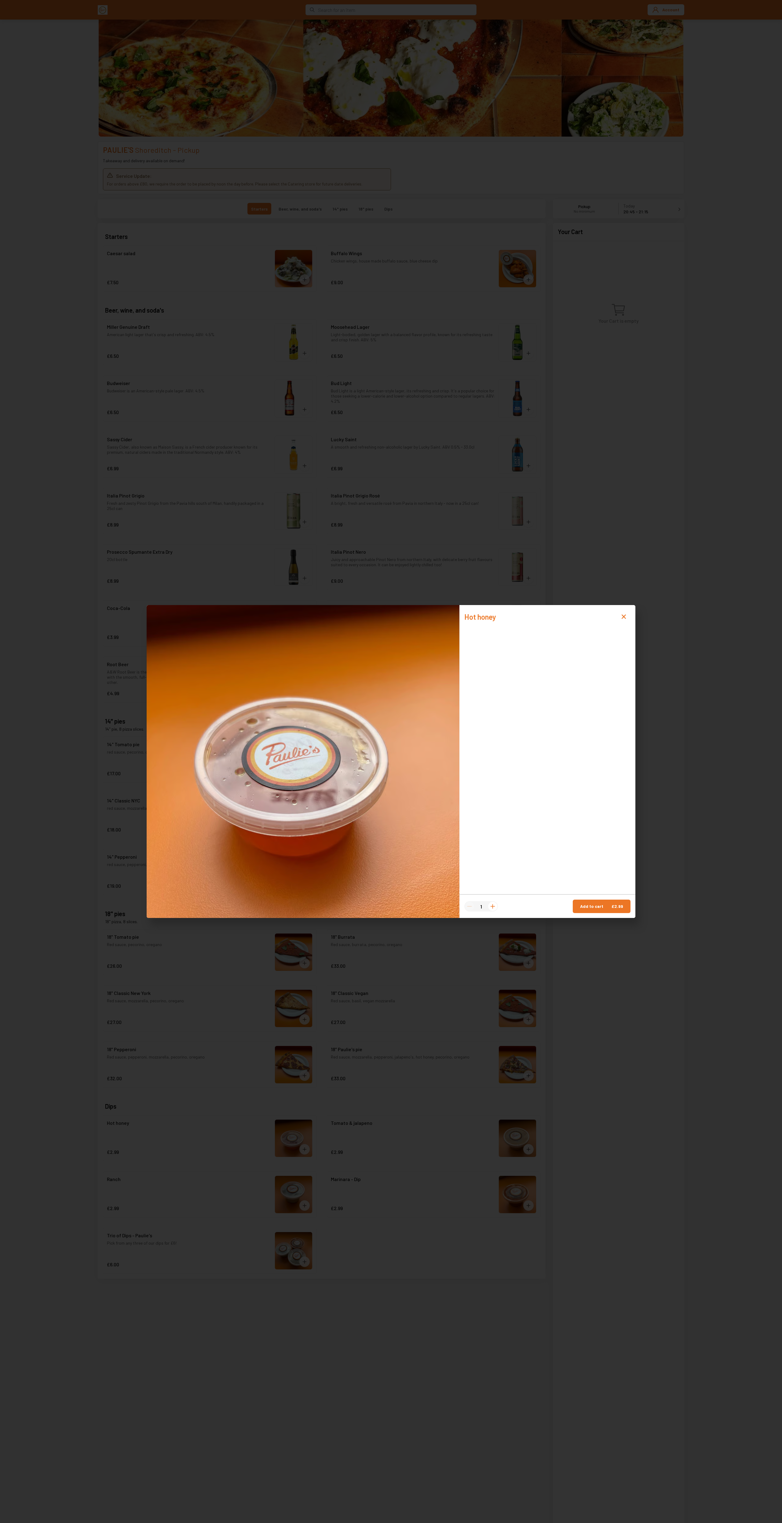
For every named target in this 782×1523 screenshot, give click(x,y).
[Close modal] (623, 616)
